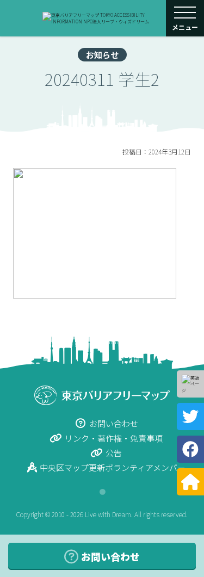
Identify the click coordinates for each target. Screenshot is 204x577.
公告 (114, 452)
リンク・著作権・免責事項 (114, 438)
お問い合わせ (113, 423)
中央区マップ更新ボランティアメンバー (113, 467)
